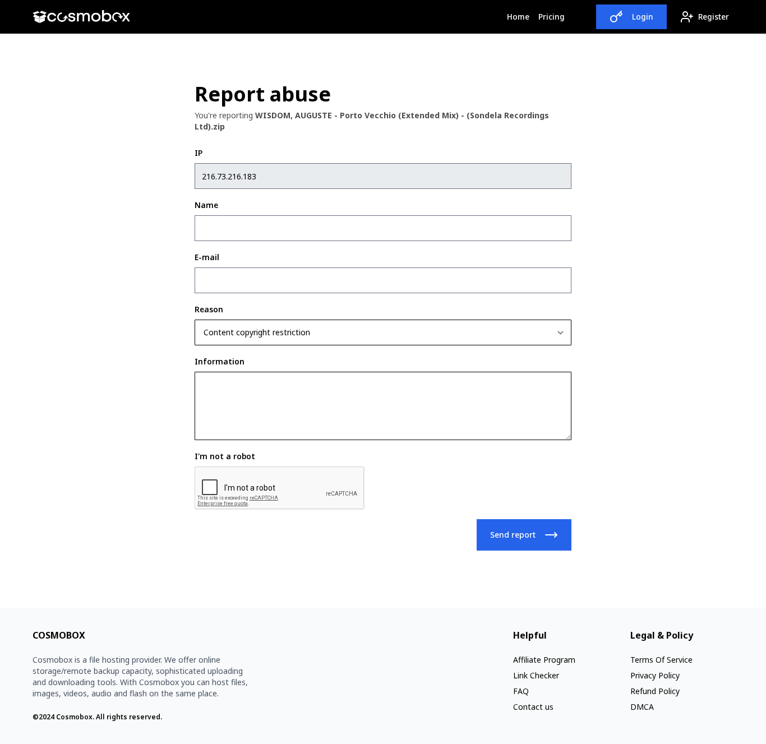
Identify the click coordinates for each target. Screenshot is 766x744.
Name (206, 205)
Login (642, 16)
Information (219, 361)
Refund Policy (655, 691)
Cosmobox (74, 717)
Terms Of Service (661, 659)
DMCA (642, 706)
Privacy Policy (655, 675)
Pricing (551, 16)
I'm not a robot (225, 456)
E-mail (207, 257)
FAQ (521, 691)
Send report (513, 534)
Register (713, 16)
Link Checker (536, 675)
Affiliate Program (544, 659)
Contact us (533, 706)
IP (198, 152)
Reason (209, 309)
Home (520, 16)
